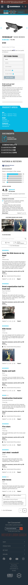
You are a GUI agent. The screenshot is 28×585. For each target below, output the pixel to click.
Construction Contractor (7, 400)
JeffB (3, 257)
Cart (25, 6)
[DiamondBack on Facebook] (3, 559)
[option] (13, 27)
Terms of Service (14, 566)
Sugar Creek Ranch (6, 290)
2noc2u (4, 454)
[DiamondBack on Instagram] (22, 559)
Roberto (4, 428)
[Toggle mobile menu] (2, 6)
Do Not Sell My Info (14, 568)
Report (19, 279)
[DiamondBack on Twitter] (10, 559)
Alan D (3, 373)
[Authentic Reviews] (8, 166)
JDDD (3, 481)
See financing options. (17, 2)
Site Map (14, 570)
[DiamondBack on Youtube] (16, 559)
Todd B (3, 330)
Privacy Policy (14, 565)
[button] (7, 225)
